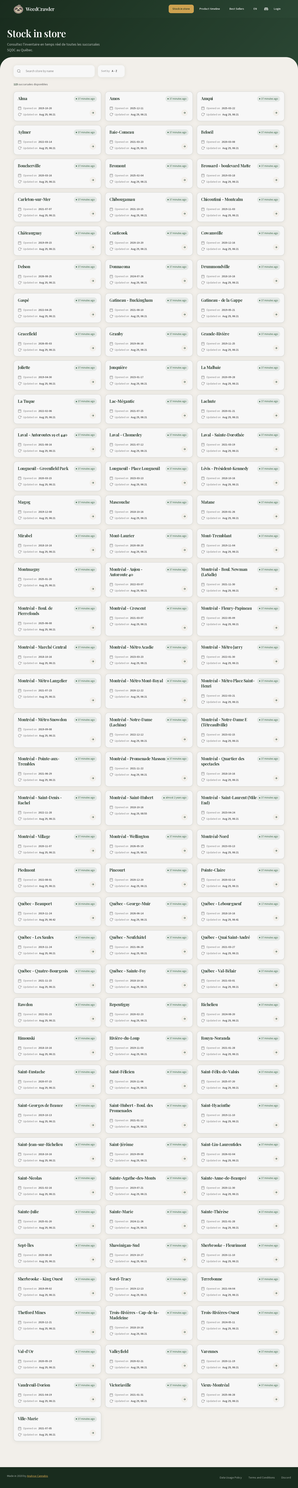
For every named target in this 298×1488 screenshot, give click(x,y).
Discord (286, 1477)
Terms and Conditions (261, 1477)
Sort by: (105, 71)
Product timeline (209, 9)
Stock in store (181, 9)
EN (255, 9)
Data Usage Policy (231, 1477)
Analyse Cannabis (37, 1476)
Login (277, 9)
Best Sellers (236, 9)
